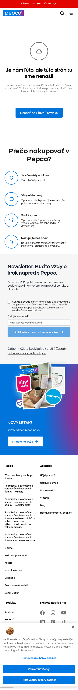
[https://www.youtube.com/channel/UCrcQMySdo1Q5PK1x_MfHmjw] (64, 612)
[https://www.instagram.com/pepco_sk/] (54, 612)
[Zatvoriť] (73, 627)
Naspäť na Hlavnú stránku (39, 113)
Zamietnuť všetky (39, 669)
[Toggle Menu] (71, 13)
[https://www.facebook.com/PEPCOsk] (43, 612)
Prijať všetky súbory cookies (39, 679)
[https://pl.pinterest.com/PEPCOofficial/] (54, 622)
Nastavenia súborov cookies (39, 658)
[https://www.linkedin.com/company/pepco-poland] (43, 622)
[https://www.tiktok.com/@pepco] (64, 622)
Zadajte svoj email (18, 316)
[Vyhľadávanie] (62, 13)
